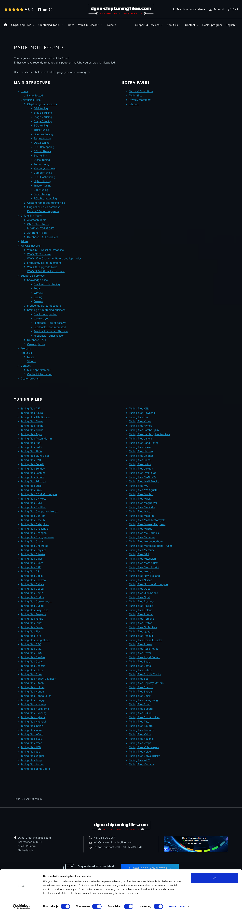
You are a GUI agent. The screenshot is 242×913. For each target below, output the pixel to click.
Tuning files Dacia (32, 575)
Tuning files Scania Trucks (145, 674)
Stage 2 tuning (43, 117)
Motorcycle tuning (45, 168)
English (230, 25)
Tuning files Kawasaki (142, 412)
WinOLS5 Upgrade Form (42, 267)
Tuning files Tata (139, 721)
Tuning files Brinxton (33, 481)
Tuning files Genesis (33, 665)
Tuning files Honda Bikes (36, 695)
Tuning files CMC (31, 502)
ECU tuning (41, 125)
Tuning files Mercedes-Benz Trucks (150, 545)
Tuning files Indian (32, 725)
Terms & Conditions (141, 91)
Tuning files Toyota (141, 725)
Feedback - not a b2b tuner (51, 331)
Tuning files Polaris (140, 610)
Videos (31, 361)
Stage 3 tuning (43, 121)
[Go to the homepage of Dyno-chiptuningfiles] (121, 9)
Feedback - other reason (49, 335)
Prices (70, 25)
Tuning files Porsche (141, 618)
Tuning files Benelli (32, 464)
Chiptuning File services (42, 104)
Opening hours (36, 344)
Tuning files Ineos (31, 730)
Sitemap (134, 104)
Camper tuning (43, 172)
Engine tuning (42, 138)
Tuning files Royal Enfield (144, 657)
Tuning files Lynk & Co (143, 472)
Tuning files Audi (31, 442)
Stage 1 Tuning (43, 112)
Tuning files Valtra (140, 734)
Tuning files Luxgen (141, 468)
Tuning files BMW (31, 451)
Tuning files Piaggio (141, 605)
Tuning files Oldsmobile (143, 593)
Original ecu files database (43, 207)
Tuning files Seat (139, 678)
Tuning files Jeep (31, 760)
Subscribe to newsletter (148, 868)
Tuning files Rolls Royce (143, 648)
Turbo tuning (42, 164)
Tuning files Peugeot (141, 601)
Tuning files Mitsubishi (142, 558)
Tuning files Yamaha (141, 764)
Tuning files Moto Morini (144, 567)
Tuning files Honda (32, 691)
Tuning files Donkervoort (36, 601)
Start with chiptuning (47, 284)
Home (24, 91)
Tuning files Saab (139, 661)
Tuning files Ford (31, 635)
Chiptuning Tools (48, 25)
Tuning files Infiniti (32, 734)
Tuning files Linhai (140, 460)
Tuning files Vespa (140, 743)
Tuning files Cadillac (33, 507)
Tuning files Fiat (30, 631)
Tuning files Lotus (140, 464)
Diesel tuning (42, 159)
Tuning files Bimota (32, 477)
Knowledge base (37, 280)
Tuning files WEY (139, 760)
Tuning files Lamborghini (144, 430)
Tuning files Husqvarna (35, 708)
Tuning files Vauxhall (141, 738)
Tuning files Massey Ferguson (147, 524)
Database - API (36, 340)
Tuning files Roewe (140, 644)
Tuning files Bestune (33, 472)
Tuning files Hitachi (32, 683)
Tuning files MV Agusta (143, 490)
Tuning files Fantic (32, 618)
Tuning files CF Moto (33, 498)
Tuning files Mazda (140, 528)
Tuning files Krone (140, 421)
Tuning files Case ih (33, 520)
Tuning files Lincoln (141, 451)
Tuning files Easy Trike (34, 610)
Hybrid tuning (42, 181)
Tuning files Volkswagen (144, 747)
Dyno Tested (35, 95)
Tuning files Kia (138, 417)
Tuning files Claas (31, 558)
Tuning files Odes (139, 588)
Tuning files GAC (31, 644)
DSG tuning (41, 108)
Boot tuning (41, 189)
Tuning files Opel (139, 597)
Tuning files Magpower (143, 502)
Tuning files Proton (140, 623)
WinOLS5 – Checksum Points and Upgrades (54, 258)
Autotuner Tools (37, 232)
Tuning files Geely (32, 661)
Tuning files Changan (34, 533)
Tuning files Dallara (32, 584)
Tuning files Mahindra (142, 507)
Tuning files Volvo (140, 751)
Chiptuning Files (21, 25)
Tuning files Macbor (141, 494)
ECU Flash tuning (44, 177)
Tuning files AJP (30, 408)
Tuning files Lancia (140, 438)
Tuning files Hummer (33, 704)
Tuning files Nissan (140, 580)
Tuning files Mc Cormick (144, 533)
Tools (37, 288)
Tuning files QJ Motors (143, 627)
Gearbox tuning (43, 134)
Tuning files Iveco (31, 743)
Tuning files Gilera (32, 670)
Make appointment (39, 370)
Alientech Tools (36, 219)
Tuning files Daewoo (33, 580)
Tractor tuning (42, 185)
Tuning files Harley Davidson (38, 678)
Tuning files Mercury (141, 550)
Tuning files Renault (141, 635)
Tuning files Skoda (140, 691)
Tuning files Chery (32, 541)
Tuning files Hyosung (34, 713)
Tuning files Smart (140, 695)
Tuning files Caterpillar (35, 524)
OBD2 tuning (42, 142)
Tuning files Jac (30, 751)
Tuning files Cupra (32, 563)
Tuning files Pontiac (141, 614)
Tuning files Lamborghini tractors (149, 434)
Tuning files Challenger (35, 528)
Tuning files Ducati (32, 605)
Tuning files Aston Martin (36, 438)
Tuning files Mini (139, 554)
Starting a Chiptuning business (46, 310)
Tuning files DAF (31, 567)
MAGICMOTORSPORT (40, 228)
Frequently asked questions (44, 262)
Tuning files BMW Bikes (35, 455)
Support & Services (147, 25)
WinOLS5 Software (39, 254)
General (38, 301)
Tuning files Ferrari (32, 627)
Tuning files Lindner (141, 455)
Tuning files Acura (32, 412)
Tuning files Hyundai (33, 721)
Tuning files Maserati (142, 515)
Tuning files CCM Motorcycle (39, 494)
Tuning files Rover (140, 653)
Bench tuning (42, 194)
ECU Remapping (44, 147)
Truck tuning (41, 129)
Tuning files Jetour (32, 764)
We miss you (41, 318)
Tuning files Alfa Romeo (35, 417)
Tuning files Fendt (31, 623)
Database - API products (42, 237)
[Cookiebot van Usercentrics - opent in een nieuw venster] (21, 906)
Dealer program (212, 25)
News (30, 357)
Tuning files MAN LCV (142, 477)
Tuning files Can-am (33, 515)
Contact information (39, 374)
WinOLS (38, 292)
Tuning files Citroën (33, 554)
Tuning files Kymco (140, 425)
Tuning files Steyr (139, 704)
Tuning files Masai (140, 511)
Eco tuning (40, 155)
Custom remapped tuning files (46, 202)
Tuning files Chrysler (33, 550)
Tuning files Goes (31, 674)
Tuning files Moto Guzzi (143, 563)
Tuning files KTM (139, 408)
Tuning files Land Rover (143, 442)
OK (214, 878)
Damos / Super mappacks (43, 211)
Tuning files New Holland (144, 575)
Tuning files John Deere (35, 768)
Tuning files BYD (31, 460)
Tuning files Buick (31, 490)
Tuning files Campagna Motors (40, 511)
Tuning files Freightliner (35, 640)
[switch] (97, 906)
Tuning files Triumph (141, 730)
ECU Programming (45, 198)
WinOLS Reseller (88, 25)
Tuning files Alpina (32, 421)
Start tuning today (45, 314)
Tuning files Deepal (32, 588)
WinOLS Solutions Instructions (46, 271)
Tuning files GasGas (33, 657)
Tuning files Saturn (140, 670)
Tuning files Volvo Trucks (144, 755)
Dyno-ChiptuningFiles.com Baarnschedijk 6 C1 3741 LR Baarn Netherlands (34, 844)
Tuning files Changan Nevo (37, 537)
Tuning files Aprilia (32, 430)
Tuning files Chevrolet (34, 545)
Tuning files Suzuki (140, 713)
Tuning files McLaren (142, 537)
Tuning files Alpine (32, 425)
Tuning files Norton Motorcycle (148, 584)
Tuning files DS (30, 571)
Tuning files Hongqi (33, 700)
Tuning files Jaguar (32, 755)
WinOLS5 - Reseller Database (45, 250)
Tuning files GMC (31, 648)
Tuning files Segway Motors (146, 683)
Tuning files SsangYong (143, 700)
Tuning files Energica (33, 614)
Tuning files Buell (31, 485)
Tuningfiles (135, 95)
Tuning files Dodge (32, 597)
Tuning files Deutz (32, 593)
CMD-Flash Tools (38, 224)
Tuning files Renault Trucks (145, 640)
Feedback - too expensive (50, 322)
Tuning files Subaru (141, 708)
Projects (111, 25)
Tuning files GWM (31, 653)
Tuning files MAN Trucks (144, 481)
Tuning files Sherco (141, 687)
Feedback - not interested (50, 327)
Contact (190, 25)
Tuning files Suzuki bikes (144, 717)
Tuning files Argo (31, 434)
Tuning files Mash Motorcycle (147, 520)
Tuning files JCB (31, 747)
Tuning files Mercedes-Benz (146, 541)
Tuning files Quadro (141, 631)
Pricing (38, 297)
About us (172, 25)
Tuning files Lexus (140, 447)
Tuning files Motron (141, 571)
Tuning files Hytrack (33, 717)
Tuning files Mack (140, 498)
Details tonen (176, 906)
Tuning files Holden (32, 687)
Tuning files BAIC (31, 447)
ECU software (42, 151)
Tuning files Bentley (33, 468)
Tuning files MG (138, 485)
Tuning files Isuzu (31, 738)
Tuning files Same (140, 665)
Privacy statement (140, 99)
